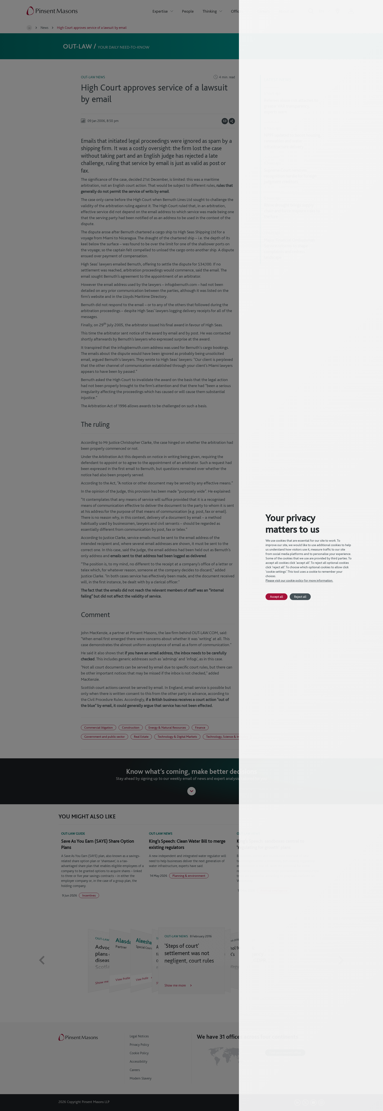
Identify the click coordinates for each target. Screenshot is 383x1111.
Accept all (276, 596)
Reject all (300, 596)
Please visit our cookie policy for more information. (299, 580)
